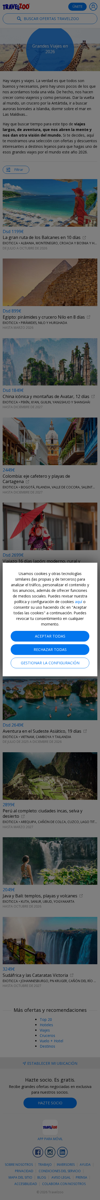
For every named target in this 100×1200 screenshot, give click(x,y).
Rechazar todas (50, 649)
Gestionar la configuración (50, 662)
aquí (78, 601)
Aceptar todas (50, 636)
